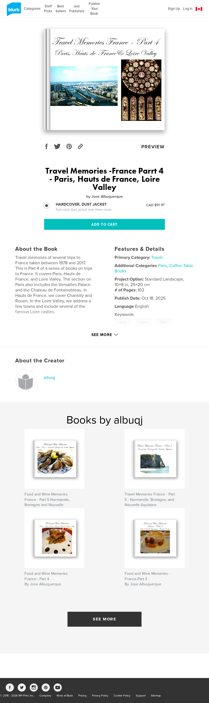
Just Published (76, 8)
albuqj (49, 377)
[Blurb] (13, 11)
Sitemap (156, 695)
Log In (187, 9)
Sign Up (174, 9)
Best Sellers (61, 8)
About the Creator (39, 360)
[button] (199, 9)
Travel (157, 257)
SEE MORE (104, 619)
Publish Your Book (94, 9)
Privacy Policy (100, 695)
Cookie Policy (122, 695)
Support (141, 695)
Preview (153, 147)
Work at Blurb (65, 695)
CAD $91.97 (155, 204)
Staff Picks (48, 8)
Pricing (82, 695)
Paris (162, 265)
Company (45, 695)
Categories (32, 9)
